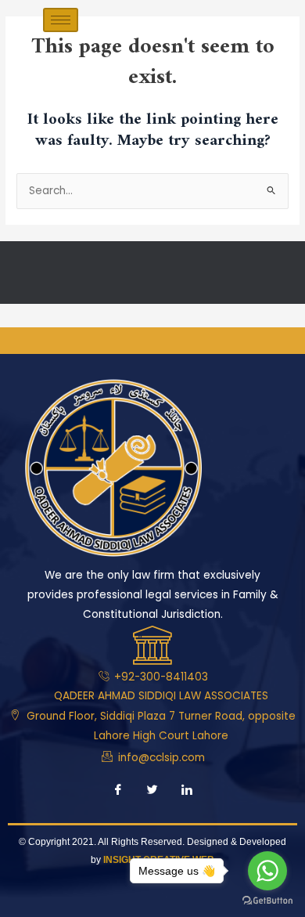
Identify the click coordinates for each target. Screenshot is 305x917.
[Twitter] (152, 791)
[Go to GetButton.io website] (267, 901)
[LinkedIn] (187, 791)
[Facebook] (118, 791)
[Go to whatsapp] (267, 870)
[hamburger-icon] (60, 20)
